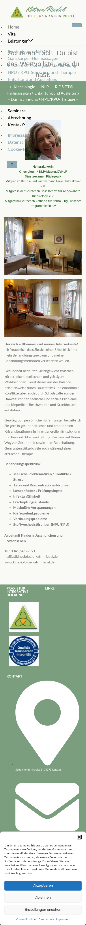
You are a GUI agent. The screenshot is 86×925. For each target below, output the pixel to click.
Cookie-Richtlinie (26, 919)
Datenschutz (46, 919)
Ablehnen (43, 897)
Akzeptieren (43, 885)
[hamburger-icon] (77, 25)
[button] (79, 837)
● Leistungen (55, 595)
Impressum (63, 919)
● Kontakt (53, 602)
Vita (12, 33)
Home (13, 26)
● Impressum (55, 609)
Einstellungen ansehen (43, 909)
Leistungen (18, 40)
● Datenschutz (56, 616)
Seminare (17, 110)
